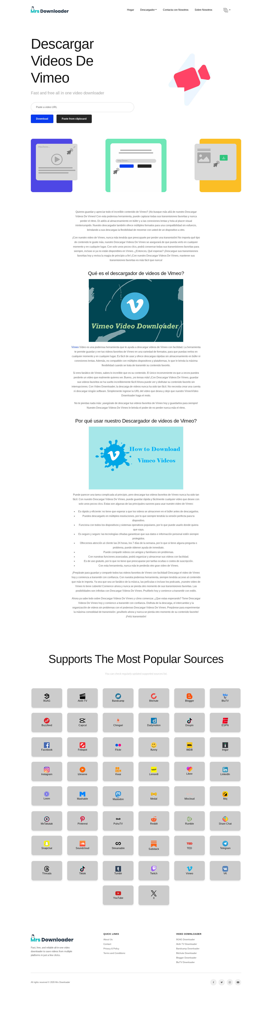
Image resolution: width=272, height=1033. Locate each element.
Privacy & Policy (111, 948)
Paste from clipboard (74, 118)
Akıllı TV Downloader (186, 944)
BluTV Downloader (185, 962)
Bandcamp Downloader (187, 948)
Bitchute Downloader (186, 953)
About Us (108, 939)
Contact (107, 944)
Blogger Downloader (186, 957)
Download (42, 118)
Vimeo (75, 347)
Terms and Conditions (114, 953)
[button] (227, 10)
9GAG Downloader (185, 939)
